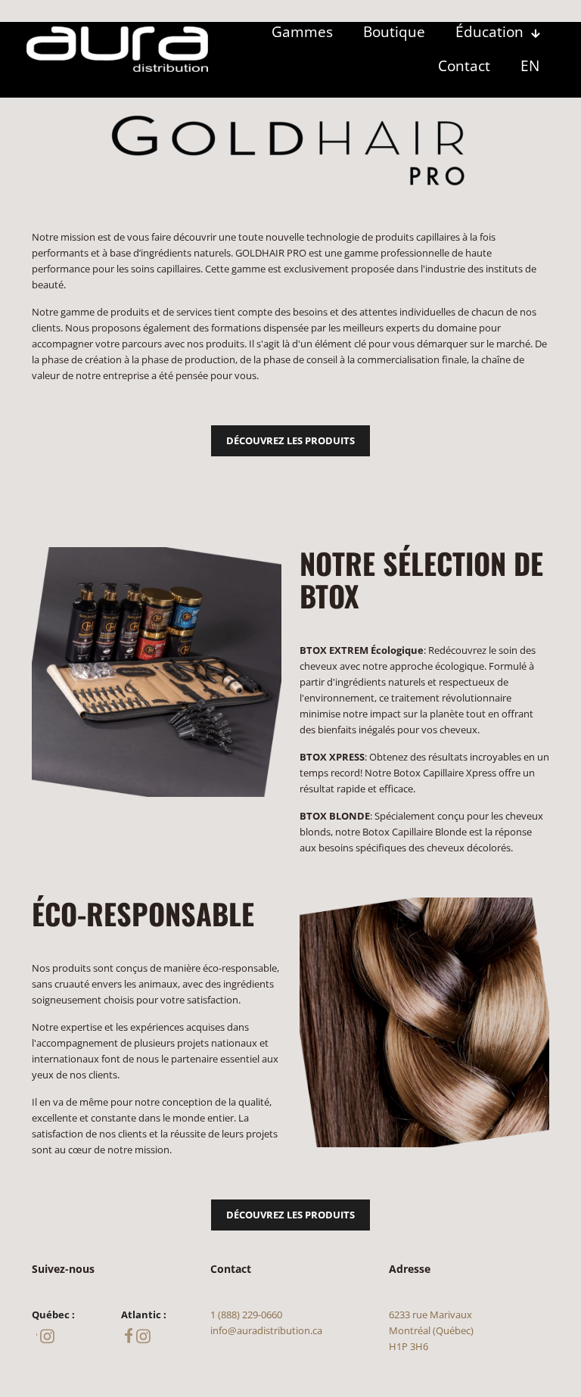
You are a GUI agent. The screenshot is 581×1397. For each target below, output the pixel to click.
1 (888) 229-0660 (246, 1314)
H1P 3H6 (408, 1346)
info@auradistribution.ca (266, 1330)
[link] (117, 49)
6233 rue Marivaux (430, 1314)
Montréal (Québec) (431, 1330)
